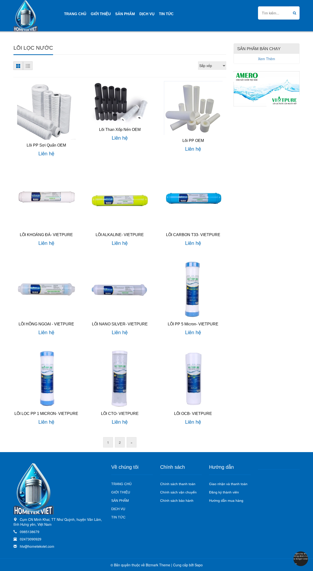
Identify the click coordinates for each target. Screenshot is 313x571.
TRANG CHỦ (121, 484)
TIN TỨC (118, 517)
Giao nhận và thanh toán (228, 484)
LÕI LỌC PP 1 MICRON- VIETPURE (46, 413)
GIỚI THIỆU (120, 492)
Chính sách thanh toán (177, 484)
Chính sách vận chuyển (178, 492)
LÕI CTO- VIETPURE (120, 413)
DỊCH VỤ (118, 509)
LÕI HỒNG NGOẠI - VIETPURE (46, 324)
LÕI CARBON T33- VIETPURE (193, 235)
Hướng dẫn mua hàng (226, 500)
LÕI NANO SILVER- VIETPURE (120, 324)
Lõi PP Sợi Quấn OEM (46, 145)
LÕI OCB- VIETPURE (193, 413)
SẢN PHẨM (120, 500)
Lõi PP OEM (193, 140)
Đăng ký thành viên (224, 492)
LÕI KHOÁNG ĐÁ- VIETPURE (46, 235)
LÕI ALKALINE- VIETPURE (120, 235)
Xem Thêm (266, 58)
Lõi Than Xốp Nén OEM (120, 129)
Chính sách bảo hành (176, 500)
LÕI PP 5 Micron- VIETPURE (193, 324)
